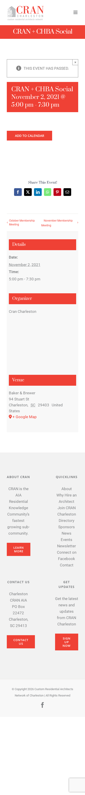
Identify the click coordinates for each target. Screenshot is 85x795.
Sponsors (66, 527)
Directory (66, 520)
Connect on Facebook (66, 555)
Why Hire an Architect (66, 498)
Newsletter (66, 546)
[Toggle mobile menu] (75, 12)
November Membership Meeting (57, 222)
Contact (66, 565)
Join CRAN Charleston (66, 511)
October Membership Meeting (22, 222)
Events (66, 539)
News (66, 533)
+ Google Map (24, 417)
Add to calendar (29, 136)
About (66, 488)
